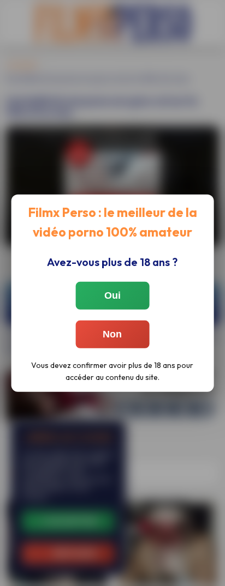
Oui (112, 295)
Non (112, 334)
